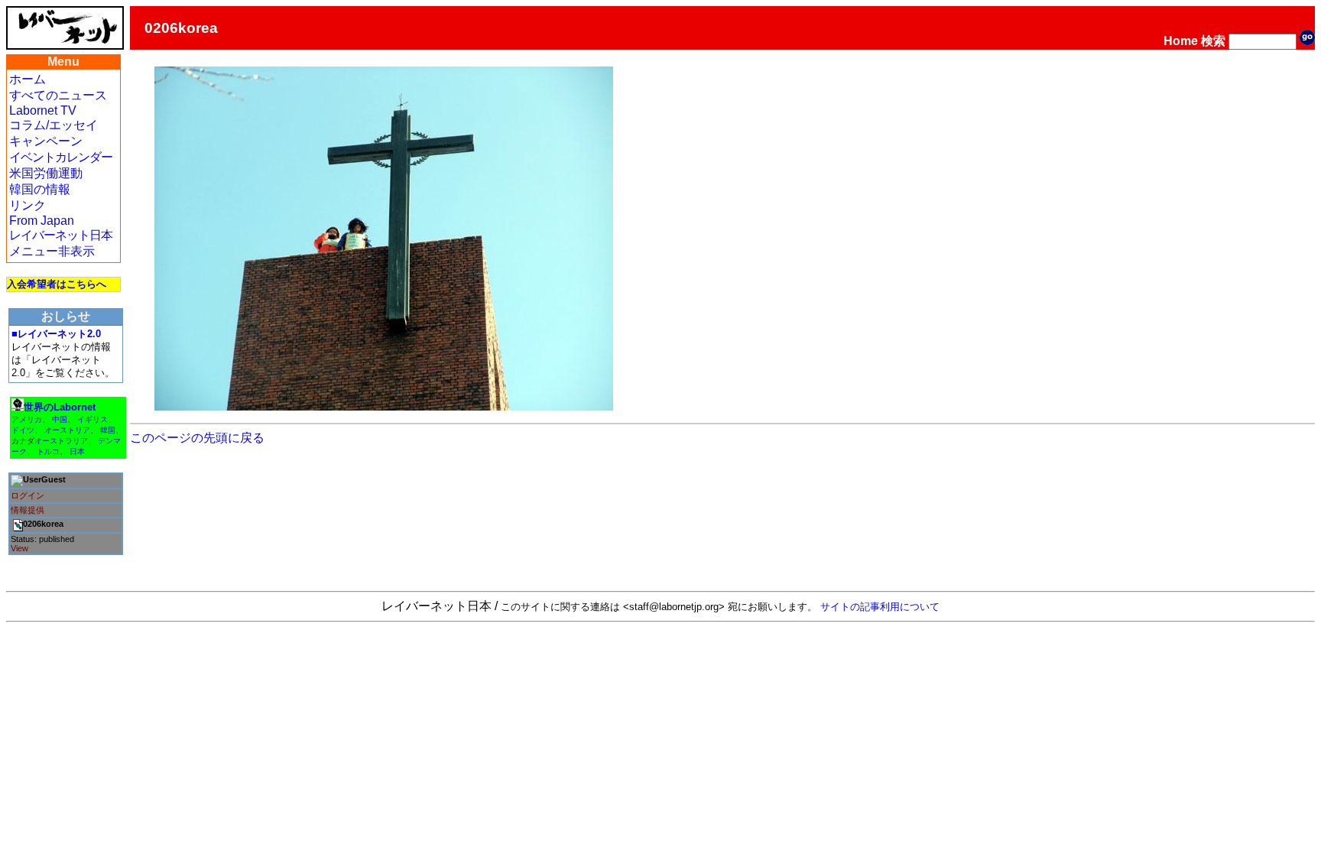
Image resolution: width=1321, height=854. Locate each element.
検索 (1213, 40)
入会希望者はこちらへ (56, 284)
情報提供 (27, 510)
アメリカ (26, 419)
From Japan (41, 220)
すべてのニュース (58, 95)
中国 (59, 419)
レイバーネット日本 (60, 235)
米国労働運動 (46, 173)
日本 (77, 451)
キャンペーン (46, 141)
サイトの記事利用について (880, 606)
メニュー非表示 (52, 251)
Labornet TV (42, 110)
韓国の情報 (39, 189)
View (19, 548)
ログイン (27, 495)
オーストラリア (61, 441)
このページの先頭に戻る (197, 437)
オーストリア (67, 430)
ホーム (27, 79)
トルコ (48, 451)
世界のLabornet (60, 407)
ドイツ (22, 430)
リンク (27, 205)
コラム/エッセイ (53, 125)
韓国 (107, 430)
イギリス (92, 419)
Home (1181, 40)
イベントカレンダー (60, 157)
